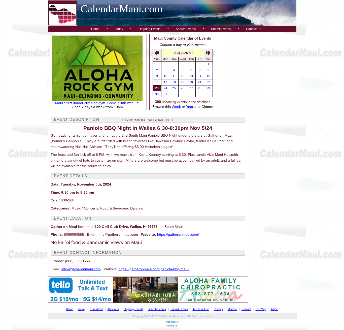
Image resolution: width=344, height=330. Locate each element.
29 (208, 88)
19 (182, 82)
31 (165, 94)
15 (208, 76)
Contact (246, 309)
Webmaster (172, 321)
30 (157, 94)
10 (165, 76)
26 (182, 88)
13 (191, 76)
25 (174, 88)
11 (174, 76)
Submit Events (221, 29)
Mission (232, 309)
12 (182, 76)
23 (157, 88)
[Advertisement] (256, 65)
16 (157, 82)
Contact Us (253, 29)
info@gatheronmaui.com (81, 269)
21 (199, 82)
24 (165, 88)
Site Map (261, 309)
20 (191, 82)
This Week (96, 309)
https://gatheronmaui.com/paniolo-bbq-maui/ (154, 269)
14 (199, 76)
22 (208, 82)
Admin (274, 309)
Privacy (218, 309)
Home (95, 29)
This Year (113, 309)
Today (119, 29)
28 (199, 88)
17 (165, 82)
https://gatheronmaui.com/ (178, 234)
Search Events (186, 29)
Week (176, 107)
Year (189, 107)
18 (174, 82)
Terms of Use (201, 309)
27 (191, 88)
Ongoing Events (149, 29)
